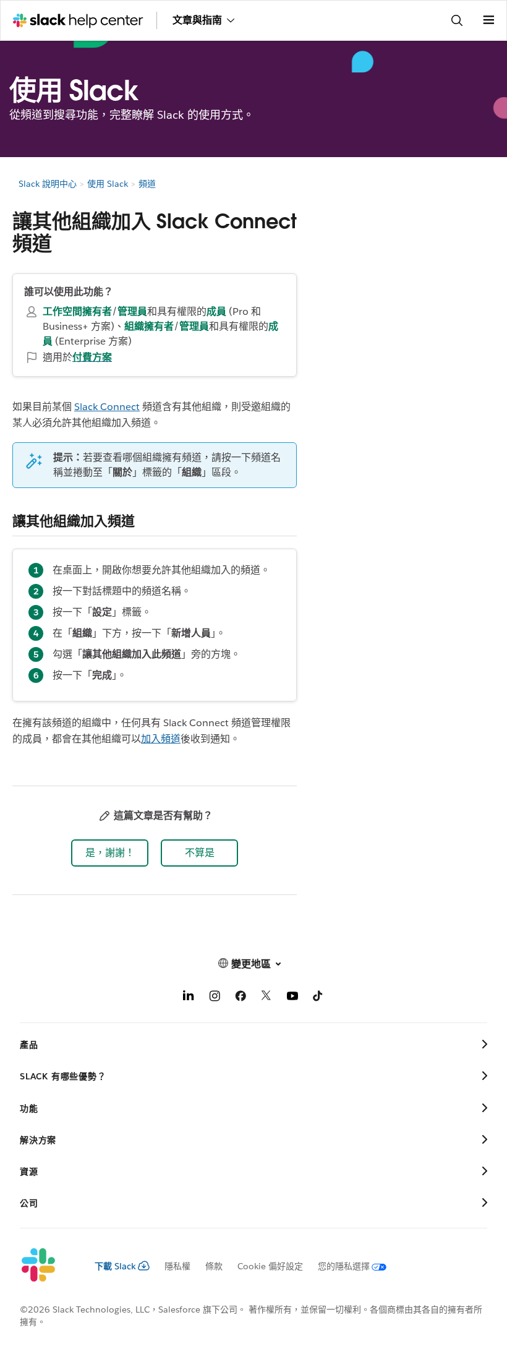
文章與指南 (197, 20)
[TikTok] (318, 998)
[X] (266, 998)
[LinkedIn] (188, 998)
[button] (109, 853)
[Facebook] (240, 998)
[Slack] (47, 1265)
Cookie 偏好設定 (270, 1266)
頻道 (147, 183)
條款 (214, 1266)
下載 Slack (115, 1266)
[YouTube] (292, 998)
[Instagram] (214, 998)
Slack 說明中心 (48, 183)
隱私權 (177, 1266)
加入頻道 (161, 738)
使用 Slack (107, 183)
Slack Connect (107, 406)
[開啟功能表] (488, 20)
